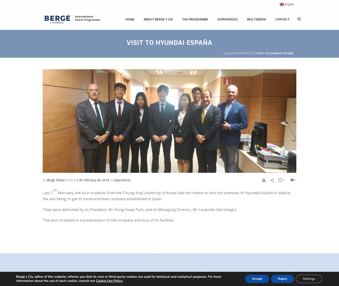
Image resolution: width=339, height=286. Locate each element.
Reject (282, 279)
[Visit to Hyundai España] (169, 121)
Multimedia (256, 19)
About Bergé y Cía (158, 19)
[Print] (264, 180)
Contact (282, 19)
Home (129, 19)
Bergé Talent (56, 180)
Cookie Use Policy (109, 281)
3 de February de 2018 (92, 180)
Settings (309, 279)
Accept (257, 279)
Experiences (227, 19)
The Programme (195, 19)
